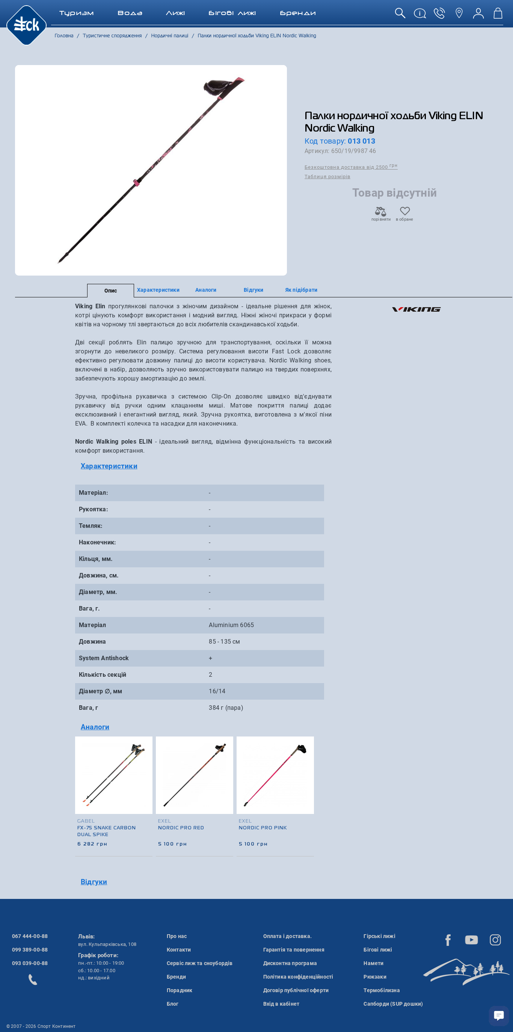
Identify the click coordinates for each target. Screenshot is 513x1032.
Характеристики (158, 290)
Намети (373, 963)
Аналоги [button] (95, 727)
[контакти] (459, 16)
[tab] (203, 466)
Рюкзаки (375, 977)
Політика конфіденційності (298, 977)
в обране (404, 219)
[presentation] (308, 784)
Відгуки (253, 290)
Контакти (179, 950)
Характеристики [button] (109, 466)
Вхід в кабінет (281, 1004)
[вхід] (478, 16)
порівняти (380, 219)
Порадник (180, 990)
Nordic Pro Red (181, 828)
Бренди (176, 977)
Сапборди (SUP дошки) (393, 1004)
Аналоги (205, 290)
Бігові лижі (378, 950)
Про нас (177, 936)
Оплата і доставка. (287, 936)
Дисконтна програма (290, 963)
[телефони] (439, 16)
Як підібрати (301, 290)
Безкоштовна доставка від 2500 (351, 167)
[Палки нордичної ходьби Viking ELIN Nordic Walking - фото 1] (151, 170)
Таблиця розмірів (327, 176)
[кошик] (498, 16)
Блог (173, 1004)
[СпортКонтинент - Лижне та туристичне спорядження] (26, 25)
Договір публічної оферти (296, 990)
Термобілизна (382, 990)
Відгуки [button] (94, 881)
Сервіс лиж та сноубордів (200, 963)
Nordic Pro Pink (263, 828)
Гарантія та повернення (293, 950)
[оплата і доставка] (420, 16)
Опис (110, 291)
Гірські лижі (379, 936)
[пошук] (400, 16)
